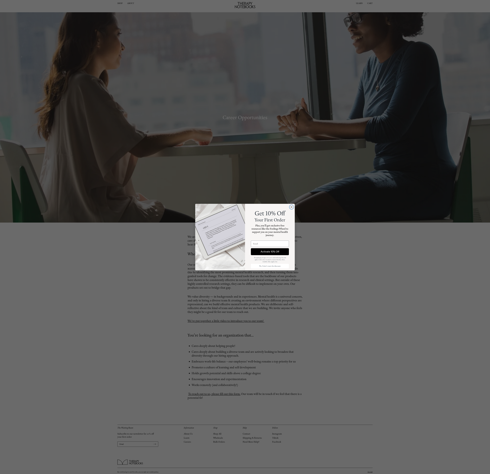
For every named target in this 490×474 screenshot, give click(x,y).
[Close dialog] (291, 207)
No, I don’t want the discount (270, 266)
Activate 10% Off (270, 251)
